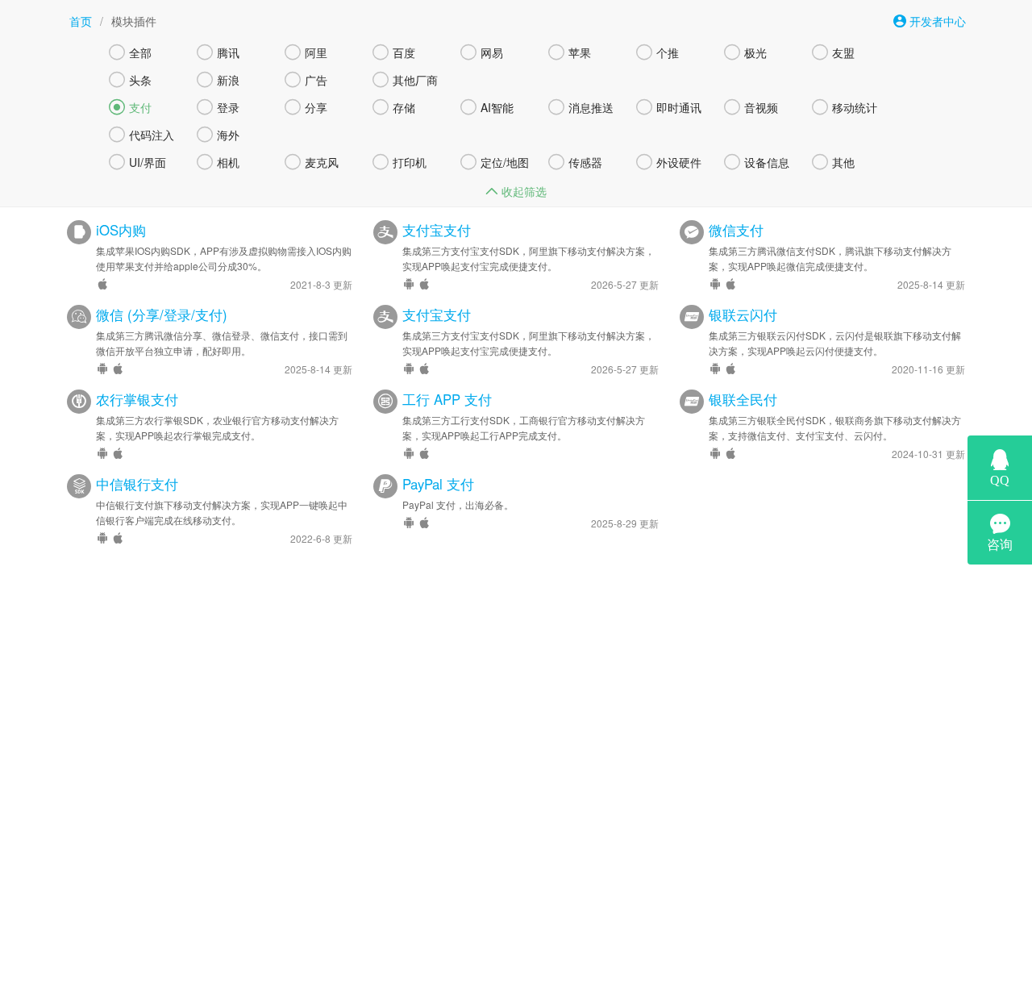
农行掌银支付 (137, 399)
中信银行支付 (137, 484)
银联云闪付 (743, 314)
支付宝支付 (436, 230)
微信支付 (736, 230)
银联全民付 (743, 399)
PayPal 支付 (438, 484)
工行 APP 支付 (447, 399)
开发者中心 (936, 21)
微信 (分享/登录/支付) (161, 314)
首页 (80, 21)
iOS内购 (121, 230)
